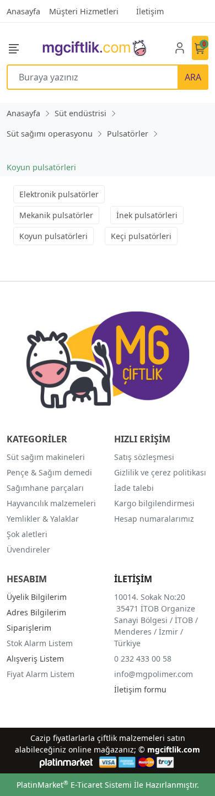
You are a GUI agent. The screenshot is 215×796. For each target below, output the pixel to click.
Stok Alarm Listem (40, 643)
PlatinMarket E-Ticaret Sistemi (74, 784)
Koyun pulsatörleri (53, 236)
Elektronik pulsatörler (59, 194)
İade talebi (134, 488)
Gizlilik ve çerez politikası (160, 472)
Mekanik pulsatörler (56, 215)
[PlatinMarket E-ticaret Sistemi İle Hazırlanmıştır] (66, 762)
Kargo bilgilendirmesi (154, 503)
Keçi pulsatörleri (141, 236)
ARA (193, 77)
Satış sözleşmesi (144, 457)
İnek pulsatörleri (147, 215)
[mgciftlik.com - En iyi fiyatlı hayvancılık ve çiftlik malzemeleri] (94, 47)
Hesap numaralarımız (154, 518)
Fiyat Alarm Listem (40, 674)
